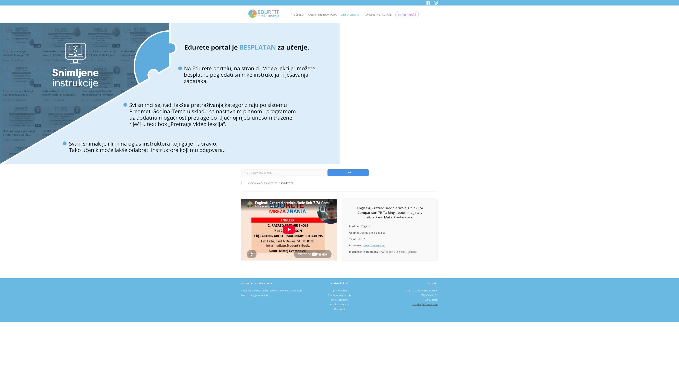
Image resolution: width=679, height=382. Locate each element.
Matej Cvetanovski (374, 245)
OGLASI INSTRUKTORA (322, 14)
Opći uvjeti (339, 309)
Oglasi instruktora (340, 290)
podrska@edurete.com (425, 304)
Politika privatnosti (339, 304)
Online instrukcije (339, 299)
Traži (348, 172)
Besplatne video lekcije (339, 295)
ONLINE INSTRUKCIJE (378, 14)
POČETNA (298, 14)
